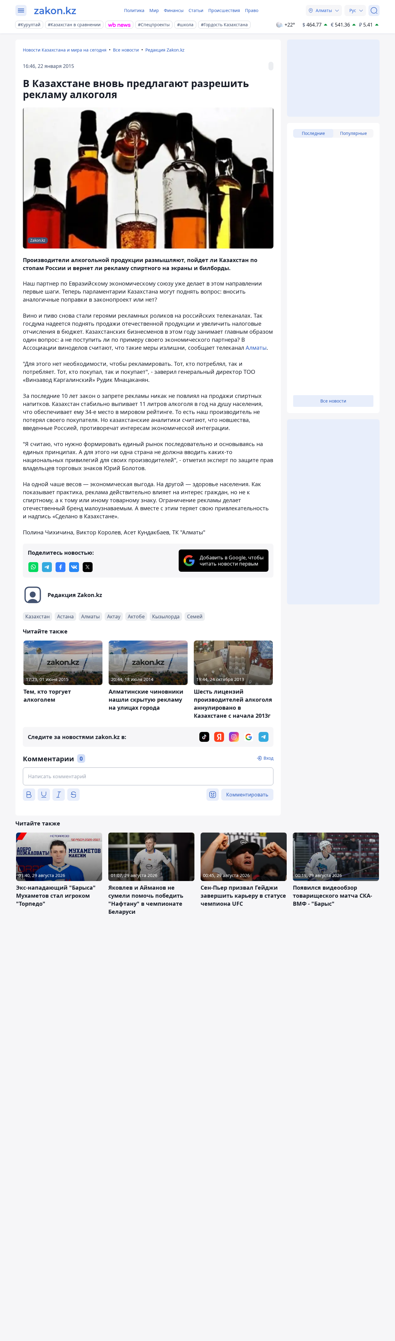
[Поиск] (374, 10)
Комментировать (247, 794)
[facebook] (60, 567)
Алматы (256, 347)
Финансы (174, 10)
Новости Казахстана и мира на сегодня (64, 50)
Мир (154, 10)
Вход (268, 758)
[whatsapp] (33, 567)
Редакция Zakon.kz (165, 50)
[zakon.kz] (55, 10)
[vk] (74, 567)
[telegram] (46, 567)
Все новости (126, 50)
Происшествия (224, 10)
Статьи (196, 10)
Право (251, 10)
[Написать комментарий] (148, 776)
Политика (134, 10)
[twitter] (87, 567)
